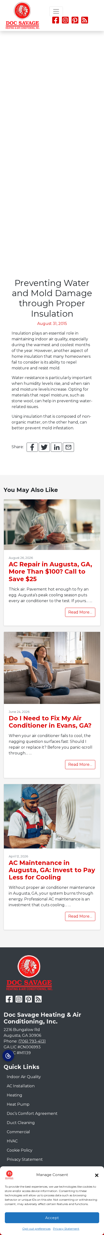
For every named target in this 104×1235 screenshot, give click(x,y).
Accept (52, 1217)
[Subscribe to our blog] (84, 21)
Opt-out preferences (36, 1228)
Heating (14, 1095)
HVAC (12, 1141)
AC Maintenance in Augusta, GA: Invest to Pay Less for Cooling (52, 870)
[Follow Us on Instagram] (66, 21)
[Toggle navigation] (56, 11)
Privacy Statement (66, 1228)
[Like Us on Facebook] (55, 21)
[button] (96, 1174)
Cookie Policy (19, 1150)
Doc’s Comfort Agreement (32, 1113)
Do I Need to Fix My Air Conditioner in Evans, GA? (50, 722)
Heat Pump (18, 1104)
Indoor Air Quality (24, 1076)
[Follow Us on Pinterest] (75, 21)
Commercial (18, 1132)
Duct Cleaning (21, 1122)
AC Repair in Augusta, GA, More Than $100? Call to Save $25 (50, 571)
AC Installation (21, 1086)
